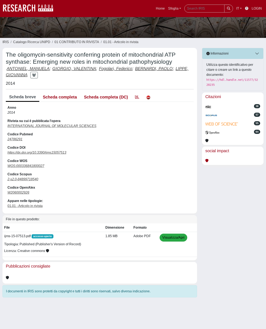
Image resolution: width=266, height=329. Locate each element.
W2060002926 (18, 192)
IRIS (5, 42)
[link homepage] (30, 8)
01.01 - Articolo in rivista (120, 42)
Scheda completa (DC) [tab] (106, 97)
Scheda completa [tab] (60, 97)
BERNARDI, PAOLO (154, 68)
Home (160, 8)
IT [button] (237, 8)
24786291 (14, 139)
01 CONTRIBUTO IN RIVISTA (76, 42)
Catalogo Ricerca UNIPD (31, 42)
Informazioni (219, 53)
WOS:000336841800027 (25, 166)
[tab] (137, 97)
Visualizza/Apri (173, 237)
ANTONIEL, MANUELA (28, 68)
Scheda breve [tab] (22, 97)
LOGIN (257, 8)
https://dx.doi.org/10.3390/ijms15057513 (36, 152)
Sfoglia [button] (173, 8)
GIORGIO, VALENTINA (74, 68)
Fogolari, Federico (115, 68)
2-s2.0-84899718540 (22, 179)
